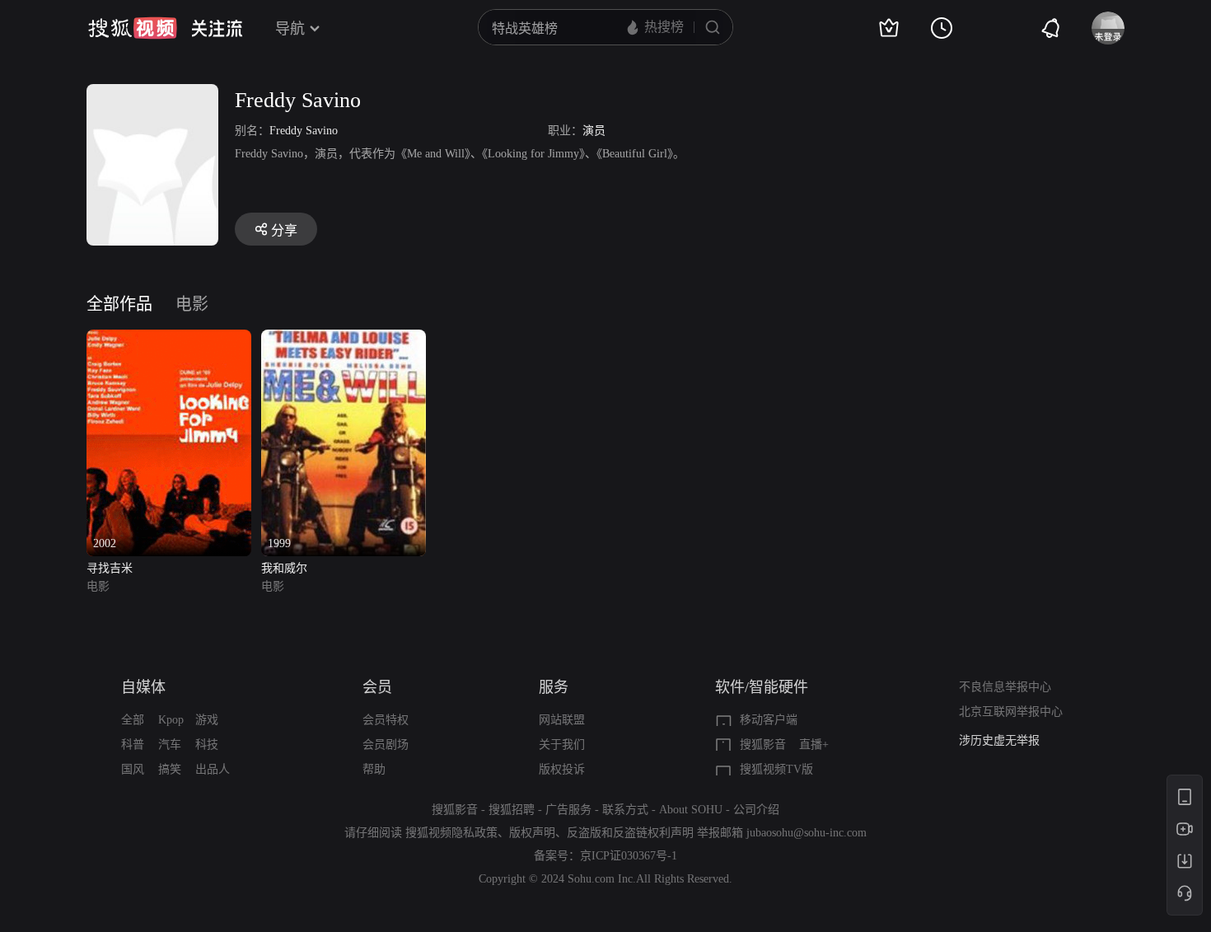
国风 (132, 769)
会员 (377, 687)
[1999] (343, 339)
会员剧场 (385, 744)
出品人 (212, 769)
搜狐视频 (132, 28)
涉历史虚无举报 (999, 740)
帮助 (374, 769)
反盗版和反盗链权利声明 (630, 833)
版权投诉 (562, 769)
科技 (206, 744)
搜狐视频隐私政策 (451, 833)
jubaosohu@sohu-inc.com (806, 833)
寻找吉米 (109, 568)
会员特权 (385, 720)
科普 (132, 744)
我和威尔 (284, 568)
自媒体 (143, 687)
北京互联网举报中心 (1011, 711)
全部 (132, 720)
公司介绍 (756, 809)
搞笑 (169, 769)
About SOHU (690, 809)
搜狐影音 (763, 744)
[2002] (168, 339)
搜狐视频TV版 (776, 769)
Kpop (171, 720)
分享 (284, 230)
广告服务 (568, 809)
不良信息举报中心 (1005, 687)
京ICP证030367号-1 (628, 856)
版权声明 (532, 833)
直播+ (814, 744)
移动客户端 (768, 720)
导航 (290, 28)
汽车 (169, 744)
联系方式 (625, 809)
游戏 (206, 720)
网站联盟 (562, 720)
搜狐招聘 (512, 809)
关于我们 (562, 744)
